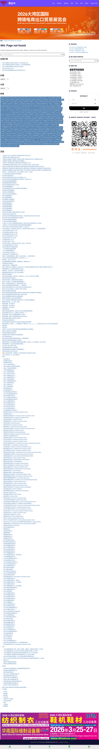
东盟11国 (24, 97)
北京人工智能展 (23, 143)
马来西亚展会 (36, 106)
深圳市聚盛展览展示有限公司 (10, 683)
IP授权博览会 (58, 139)
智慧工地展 (52, 110)
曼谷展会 (35, 129)
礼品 (32, 139)
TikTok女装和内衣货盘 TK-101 (9, 230)
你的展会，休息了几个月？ (9, 259)
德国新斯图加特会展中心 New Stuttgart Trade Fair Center (17, 476)
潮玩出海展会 (29, 141)
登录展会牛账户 (7, 700)
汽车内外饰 (44, 127)
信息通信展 (22, 124)
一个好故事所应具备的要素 (9, 248)
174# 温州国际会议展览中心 (10, 562)
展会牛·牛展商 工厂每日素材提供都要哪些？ (13, 281)
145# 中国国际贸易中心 (9, 589)
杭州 (29, 139)
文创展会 (56, 122)
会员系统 (4, 689)
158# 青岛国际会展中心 (9, 395)
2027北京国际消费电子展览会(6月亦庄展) (12, 66)
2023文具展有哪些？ (7, 195)
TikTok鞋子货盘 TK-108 (8, 241)
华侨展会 (7, 133)
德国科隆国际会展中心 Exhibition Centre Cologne (15, 463)
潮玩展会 (15, 122)
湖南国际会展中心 (8, 534)
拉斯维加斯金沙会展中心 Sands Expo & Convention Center (18, 454)
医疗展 (39, 112)
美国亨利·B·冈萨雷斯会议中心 (11, 435)
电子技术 (43, 139)
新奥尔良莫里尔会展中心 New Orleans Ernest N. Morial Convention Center (22, 452)
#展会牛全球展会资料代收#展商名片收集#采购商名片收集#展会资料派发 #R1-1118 (23, 166)
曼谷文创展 (42, 141)
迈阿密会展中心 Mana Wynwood (11, 423)
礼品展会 (3, 133)
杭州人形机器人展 (51, 120)
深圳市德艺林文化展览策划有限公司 (12, 681)
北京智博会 (3, 124)
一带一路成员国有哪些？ (8, 250)
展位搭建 (19, 40)
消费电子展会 (53, 108)
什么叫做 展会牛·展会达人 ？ (9, 252)
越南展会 (16, 101)
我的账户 (5, 695)
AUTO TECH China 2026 (34, 108)
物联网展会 (35, 118)
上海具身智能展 (36, 133)
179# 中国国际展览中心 (9, 552)
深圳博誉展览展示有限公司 (10, 675)
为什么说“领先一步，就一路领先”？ (11, 354)
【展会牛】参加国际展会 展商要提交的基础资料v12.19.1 (16, 162)
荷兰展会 (18, 106)
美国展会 (7, 97)
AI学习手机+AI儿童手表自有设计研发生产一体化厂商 (15, 226)
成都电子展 (22, 118)
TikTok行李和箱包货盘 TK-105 (9, 236)
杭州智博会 (13, 114)
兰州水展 (34, 143)
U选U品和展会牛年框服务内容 (10, 246)
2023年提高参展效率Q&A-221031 (10, 184)
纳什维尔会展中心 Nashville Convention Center (15, 439)
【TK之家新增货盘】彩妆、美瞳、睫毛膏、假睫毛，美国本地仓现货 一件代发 (23, 649)
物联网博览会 (29, 118)
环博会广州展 (48, 141)
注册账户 (81, 112)
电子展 (2, 108)
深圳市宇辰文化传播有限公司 (10, 677)
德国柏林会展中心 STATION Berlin (12, 470)
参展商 (31, 101)
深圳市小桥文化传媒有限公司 (10, 679)
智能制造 (6, 118)
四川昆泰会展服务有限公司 (10, 670)
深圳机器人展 (59, 133)
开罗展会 (59, 135)
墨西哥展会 (26, 101)
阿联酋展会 (17, 99)
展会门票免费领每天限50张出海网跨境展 (12, 296)
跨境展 (5, 40)
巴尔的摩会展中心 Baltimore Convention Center (15, 485)
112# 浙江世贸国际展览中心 (10, 631)
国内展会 (59, 3)
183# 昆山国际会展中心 (9, 549)
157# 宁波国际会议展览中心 (10, 397)
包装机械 (25, 139)
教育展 (26, 106)
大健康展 (15, 103)
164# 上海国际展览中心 (9, 377)
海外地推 (4, 325)
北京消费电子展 (43, 133)
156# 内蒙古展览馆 (8, 569)
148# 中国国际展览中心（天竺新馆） (12, 582)
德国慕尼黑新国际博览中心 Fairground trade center (16, 477)
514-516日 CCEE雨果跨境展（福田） (78, 47)
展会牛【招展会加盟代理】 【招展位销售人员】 (14, 283)
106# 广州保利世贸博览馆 (9, 368)
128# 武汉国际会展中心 (9, 605)
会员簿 (5, 691)
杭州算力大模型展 (16, 137)
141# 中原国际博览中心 (9, 593)
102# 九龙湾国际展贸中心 (9, 640)
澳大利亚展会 (44, 99)
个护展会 (35, 122)
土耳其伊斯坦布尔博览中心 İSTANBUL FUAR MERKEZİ (17, 503)
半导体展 (46, 118)
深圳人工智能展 (51, 112)
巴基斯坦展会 (53, 106)
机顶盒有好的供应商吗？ (8, 320)
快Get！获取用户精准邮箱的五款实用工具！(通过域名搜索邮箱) (18, 299)
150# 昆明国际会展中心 (9, 578)
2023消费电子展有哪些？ (8, 199)
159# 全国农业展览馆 (8, 567)
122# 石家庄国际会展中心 (9, 616)
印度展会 (44, 97)
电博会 (12, 110)
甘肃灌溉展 (46, 143)
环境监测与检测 (59, 118)
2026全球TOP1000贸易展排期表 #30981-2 (13, 217)
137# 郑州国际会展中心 (9, 594)
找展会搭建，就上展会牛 (8, 303)
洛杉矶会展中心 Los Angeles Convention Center (15, 445)
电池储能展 (3, 106)
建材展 (8, 106)
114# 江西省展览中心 (8, 627)
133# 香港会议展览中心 (9, 406)
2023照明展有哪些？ (7, 203)
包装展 (49, 101)
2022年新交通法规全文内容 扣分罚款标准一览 (14, 177)
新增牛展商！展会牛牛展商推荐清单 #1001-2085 (14, 316)
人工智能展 (61, 99)
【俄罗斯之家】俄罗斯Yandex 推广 (11, 157)
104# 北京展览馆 (7, 638)
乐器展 (43, 110)
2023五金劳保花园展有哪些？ (9, 181)
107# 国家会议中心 (8, 635)
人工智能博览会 (8, 108)
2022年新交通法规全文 (8, 175)
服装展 (36, 110)
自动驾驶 (47, 139)
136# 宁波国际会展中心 (9, 404)
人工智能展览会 (4, 103)
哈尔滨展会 (40, 122)
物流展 (23, 103)
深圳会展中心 (6, 359)
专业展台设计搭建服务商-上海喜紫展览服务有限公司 (16, 668)
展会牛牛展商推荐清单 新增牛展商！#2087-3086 (14, 294)
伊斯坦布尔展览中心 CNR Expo (11, 525)
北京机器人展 (16, 143)
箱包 (31, 120)
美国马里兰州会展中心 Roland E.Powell (13, 430)
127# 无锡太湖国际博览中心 (10, 607)
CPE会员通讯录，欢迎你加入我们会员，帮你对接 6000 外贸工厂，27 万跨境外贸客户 (24, 228)
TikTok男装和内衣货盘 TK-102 (9, 232)
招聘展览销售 (5, 309)
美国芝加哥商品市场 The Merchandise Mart (14, 432)
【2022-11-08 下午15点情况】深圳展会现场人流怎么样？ (16, 155)
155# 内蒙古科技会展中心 (9, 571)
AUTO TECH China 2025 (6, 112)
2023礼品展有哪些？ (7, 208)
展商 (72, 3)
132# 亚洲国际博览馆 (8, 600)
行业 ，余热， (37, 139)
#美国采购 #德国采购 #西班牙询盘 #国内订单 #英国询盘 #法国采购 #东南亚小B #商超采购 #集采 (26, 170)
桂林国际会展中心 (8, 538)
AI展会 (30, 135)
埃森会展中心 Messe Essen (10, 496)
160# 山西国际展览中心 (9, 565)
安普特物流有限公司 (8, 672)
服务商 (86, 3)
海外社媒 (4, 327)
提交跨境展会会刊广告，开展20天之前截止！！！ (14, 312)
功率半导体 (3, 122)
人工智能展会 (56, 103)
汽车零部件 (10, 129)
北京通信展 (28, 124)
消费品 (2, 120)
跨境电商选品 (22, 141)
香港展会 (21, 101)
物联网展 (59, 106)
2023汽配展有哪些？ (7, 197)
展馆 (81, 3)
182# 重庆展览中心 (8, 390)
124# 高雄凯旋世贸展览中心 (10, 613)
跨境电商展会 (44, 112)
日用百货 (10, 139)
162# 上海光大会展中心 (9, 373)
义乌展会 (15, 131)
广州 (61, 103)
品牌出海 (20, 122)
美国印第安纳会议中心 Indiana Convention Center (15, 417)
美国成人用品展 (30, 110)
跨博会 (31, 137)
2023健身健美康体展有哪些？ (9, 182)
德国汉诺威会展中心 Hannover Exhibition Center (15, 466)
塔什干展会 (47, 135)
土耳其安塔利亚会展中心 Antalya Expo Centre (15, 499)
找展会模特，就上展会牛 (8, 305)
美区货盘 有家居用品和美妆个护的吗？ (12, 340)
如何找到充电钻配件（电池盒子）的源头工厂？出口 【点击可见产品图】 (20, 276)
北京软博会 (50, 122)
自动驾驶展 (28, 112)
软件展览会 (18, 116)
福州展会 (46, 131)
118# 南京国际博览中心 (9, 622)
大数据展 (24, 110)
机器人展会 (11, 118)
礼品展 (19, 103)
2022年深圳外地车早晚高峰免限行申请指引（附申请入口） (17, 179)
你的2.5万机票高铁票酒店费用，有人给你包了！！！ (15, 257)
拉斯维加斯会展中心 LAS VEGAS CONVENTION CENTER (18, 456)
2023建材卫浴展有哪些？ (8, 190)
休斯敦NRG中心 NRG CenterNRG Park (13, 516)
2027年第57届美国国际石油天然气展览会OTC (13, 70)
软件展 (42, 108)
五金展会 (25, 122)
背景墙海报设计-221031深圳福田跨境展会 (12, 343)
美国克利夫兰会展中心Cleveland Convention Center (16, 434)
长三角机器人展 (15, 146)
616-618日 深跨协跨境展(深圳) (76, 48)
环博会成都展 (61, 141)
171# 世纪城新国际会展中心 (10, 558)
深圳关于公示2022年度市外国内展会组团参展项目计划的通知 (17, 329)
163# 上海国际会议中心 (9, 375)
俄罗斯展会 (53, 97)
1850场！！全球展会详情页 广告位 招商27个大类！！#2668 (17, 172)
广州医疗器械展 (44, 124)
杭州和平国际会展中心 (9, 540)
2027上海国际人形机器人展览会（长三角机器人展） (15, 62)
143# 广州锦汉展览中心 (9, 364)
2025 (2, 116)
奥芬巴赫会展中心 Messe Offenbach (12, 488)
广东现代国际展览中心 (9, 370)
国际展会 (66, 3)
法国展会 (38, 99)
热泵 (39, 137)
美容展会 (20, 131)
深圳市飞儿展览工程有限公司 (10, 685)
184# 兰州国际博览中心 (9, 547)
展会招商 (29, 99)
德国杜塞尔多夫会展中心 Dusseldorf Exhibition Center (17, 474)
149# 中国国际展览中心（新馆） (11, 580)
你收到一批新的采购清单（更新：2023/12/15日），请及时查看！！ (19, 256)
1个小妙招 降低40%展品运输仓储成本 (11, 173)
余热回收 (43, 137)
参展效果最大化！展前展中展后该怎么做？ (13, 268)
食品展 (19, 97)
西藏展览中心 (6, 529)
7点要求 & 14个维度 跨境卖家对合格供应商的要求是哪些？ (17, 225)
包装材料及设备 (49, 137)
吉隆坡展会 (9, 135)
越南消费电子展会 (51, 133)
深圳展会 (15, 97)
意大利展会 (55, 99)
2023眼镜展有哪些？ (7, 206)
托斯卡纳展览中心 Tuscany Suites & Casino (14, 457)
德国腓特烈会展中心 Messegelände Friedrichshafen (16, 459)
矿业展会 (45, 122)
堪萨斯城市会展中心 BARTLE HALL (12, 494)
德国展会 (3, 99)
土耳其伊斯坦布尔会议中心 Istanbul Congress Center (16, 507)
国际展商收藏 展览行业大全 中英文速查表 (13, 272)
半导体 (54, 127)
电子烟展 (41, 106)
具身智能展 (47, 114)
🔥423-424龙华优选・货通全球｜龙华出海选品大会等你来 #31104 (19, 353)
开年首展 (23, 137)
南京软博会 (59, 114)
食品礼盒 (60, 137)
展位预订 (3, 110)
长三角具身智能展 (28, 133)
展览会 (21, 120)
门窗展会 (3, 137)
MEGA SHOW (9, 137)
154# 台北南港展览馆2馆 (9, 573)
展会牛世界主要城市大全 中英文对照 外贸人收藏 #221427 (17, 287)
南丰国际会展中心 (8, 362)
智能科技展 (13, 120)
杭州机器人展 (3, 143)
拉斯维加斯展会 (36, 135)
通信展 (17, 120)
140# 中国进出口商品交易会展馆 (11, 366)
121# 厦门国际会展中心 (9, 408)
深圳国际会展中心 (8, 360)
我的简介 (5, 693)
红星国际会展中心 (8, 413)
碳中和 (35, 137)
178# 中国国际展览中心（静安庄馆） (12, 554)
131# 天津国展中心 (8, 602)
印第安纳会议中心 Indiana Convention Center (14, 512)
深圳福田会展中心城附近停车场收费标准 (12, 334)
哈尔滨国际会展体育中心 (9, 541)
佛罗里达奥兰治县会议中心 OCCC (12, 514)
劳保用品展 (13, 106)
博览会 (37, 116)
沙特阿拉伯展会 (22, 129)
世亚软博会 (7, 120)
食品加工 (20, 139)
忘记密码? (86, 112)
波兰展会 (6, 101)
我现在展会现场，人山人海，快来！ (11, 301)
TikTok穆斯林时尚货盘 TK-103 (9, 234)
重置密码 (5, 706)
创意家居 (37, 120)
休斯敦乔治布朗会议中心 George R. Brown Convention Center (19, 415)
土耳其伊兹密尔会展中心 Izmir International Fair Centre (17, 509)
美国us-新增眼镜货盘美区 (9, 663)
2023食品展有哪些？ (7, 210)
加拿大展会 (46, 106)
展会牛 (12, 3)
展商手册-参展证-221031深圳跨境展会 (12, 298)
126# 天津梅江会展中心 (9, 609)
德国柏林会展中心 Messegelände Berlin (13, 472)
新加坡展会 (28, 103)
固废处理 (28, 116)
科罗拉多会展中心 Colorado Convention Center (15, 441)
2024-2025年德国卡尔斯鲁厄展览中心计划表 (13, 212)
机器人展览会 (12, 116)
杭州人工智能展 (43, 120)
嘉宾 (3, 646)
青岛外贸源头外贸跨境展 (6, 146)
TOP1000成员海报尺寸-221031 (10, 245)
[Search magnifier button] (63, 54)
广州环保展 (54, 141)
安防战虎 (14, 135)
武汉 (2, 118)
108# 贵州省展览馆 (8, 633)
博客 (77, 3)
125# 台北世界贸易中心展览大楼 (11, 611)
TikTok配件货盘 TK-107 (8, 239)
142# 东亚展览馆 (7, 591)
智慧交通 (7, 114)
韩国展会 (34, 99)
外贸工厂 (52, 139)
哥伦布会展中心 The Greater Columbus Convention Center (18, 510)
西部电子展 (16, 118)
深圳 (9, 40)
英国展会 (59, 97)
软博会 (47, 110)
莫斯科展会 (40, 129)
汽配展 (38, 103)
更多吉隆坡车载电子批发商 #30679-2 (11, 318)
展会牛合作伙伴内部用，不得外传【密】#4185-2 (14, 289)
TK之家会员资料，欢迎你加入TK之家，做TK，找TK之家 (16, 243)
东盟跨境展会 (35, 141)
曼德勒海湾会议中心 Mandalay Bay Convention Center (17, 448)
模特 (33, 124)
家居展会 (30, 131)
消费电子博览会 (43, 116)
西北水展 (30, 143)
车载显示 (61, 122)
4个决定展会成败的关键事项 (9, 221)
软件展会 (23, 116)
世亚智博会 (22, 112)
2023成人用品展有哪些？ (8, 192)
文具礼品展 (51, 131)
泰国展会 (12, 99)
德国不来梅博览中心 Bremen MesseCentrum (14, 481)
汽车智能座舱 (16, 124)
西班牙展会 (58, 101)
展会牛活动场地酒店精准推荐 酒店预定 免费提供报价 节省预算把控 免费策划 (21, 292)
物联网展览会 (52, 118)
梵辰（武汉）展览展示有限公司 (11, 674)
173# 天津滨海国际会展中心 (10, 393)
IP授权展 (16, 141)
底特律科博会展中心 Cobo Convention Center (14, 483)
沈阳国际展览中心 (8, 536)
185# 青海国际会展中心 (9, 545)
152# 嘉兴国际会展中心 (9, 574)
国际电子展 (13, 40)
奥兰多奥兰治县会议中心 (9, 492)
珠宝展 (30, 106)
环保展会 (62, 131)
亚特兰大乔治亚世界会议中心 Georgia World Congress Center (19, 519)
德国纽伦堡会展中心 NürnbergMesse (12, 461)
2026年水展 (39, 143)
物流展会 (30, 122)
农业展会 (25, 131)
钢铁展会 (35, 131)
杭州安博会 (53, 114)
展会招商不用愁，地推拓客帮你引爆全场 (12, 279)
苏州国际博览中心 (8, 531)
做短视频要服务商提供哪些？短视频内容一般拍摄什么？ (16, 261)
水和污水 (33, 116)
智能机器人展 (59, 110)
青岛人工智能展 (4, 139)
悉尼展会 (42, 135)
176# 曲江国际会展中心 (9, 560)
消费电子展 (23, 99)
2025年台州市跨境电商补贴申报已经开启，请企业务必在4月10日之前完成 (21, 215)
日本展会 (36, 97)
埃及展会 (54, 129)
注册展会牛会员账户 (8, 698)
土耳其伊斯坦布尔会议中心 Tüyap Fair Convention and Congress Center (21, 505)
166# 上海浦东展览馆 (8, 382)
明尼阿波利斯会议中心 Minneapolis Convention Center (17, 644)
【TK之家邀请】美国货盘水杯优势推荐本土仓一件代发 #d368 (18, 654)
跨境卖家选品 (9, 122)
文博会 (27, 137)
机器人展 (34, 103)
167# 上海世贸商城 (8, 386)
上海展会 (50, 99)
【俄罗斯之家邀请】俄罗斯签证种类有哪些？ (13, 161)
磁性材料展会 (20, 135)
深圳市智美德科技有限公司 (9, 332)
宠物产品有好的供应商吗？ (9, 278)
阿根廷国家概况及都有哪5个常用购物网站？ (13, 349)
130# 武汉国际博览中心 (9, 604)
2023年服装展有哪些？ (8, 186)
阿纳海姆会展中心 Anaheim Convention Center (15, 421)
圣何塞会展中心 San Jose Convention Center (14, 498)
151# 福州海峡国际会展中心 (10, 399)
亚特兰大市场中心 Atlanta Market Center (13, 518)
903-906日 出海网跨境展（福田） (77, 50)
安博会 (21, 114)
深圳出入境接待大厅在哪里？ (9, 331)
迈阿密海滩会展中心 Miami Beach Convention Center (16, 576)
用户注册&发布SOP (7, 336)
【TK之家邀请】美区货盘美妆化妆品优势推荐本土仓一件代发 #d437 (20, 652)
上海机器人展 (20, 133)
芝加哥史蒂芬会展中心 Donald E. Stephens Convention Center (19, 428)
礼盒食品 (55, 137)
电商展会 (54, 116)
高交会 (61, 116)
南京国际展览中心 (8, 388)
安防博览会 (3, 135)
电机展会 (26, 135)
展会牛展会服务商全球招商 (9, 290)
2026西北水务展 (10, 141)
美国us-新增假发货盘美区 (9, 661)
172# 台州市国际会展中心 (9, 563)
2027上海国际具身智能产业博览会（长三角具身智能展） (16, 64)
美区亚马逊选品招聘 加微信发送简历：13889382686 (15, 338)
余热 (25, 120)
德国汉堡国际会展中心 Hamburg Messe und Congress (17, 468)
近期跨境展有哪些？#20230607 (10, 347)
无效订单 (5, 697)
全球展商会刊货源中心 (8, 263)
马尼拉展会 (53, 135)
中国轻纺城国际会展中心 (9, 543)
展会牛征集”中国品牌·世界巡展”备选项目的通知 (14, 687)
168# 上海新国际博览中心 (9, 381)
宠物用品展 (60, 108)
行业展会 (57, 131)
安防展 (17, 114)
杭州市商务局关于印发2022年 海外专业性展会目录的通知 (16, 321)
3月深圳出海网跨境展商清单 (9, 219)
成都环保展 (10, 143)
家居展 (2, 101)
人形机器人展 (18, 110)
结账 (4, 702)
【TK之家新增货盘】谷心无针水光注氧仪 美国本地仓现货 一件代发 (20, 650)
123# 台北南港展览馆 (8, 615)
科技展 (9, 127)
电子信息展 (47, 108)
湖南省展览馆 (6, 532)
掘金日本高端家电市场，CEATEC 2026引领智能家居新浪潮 (17, 311)
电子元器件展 (25, 108)
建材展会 (32, 114)
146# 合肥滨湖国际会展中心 (10, 587)
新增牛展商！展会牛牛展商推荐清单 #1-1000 (13, 314)
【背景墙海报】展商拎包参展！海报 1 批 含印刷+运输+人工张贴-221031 (20, 164)
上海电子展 (14, 127)
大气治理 (6, 116)
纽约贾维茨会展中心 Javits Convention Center (15, 437)
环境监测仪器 (59, 127)
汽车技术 (50, 127)
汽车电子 (32, 127)
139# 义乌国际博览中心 (9, 401)
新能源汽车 (26, 114)
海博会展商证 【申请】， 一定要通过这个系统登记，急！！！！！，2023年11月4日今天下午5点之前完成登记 (30, 323)
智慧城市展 (19, 108)
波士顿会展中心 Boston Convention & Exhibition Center (17, 446)
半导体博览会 (27, 127)
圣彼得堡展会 (59, 129)
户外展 (22, 106)
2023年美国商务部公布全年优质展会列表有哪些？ (15, 188)
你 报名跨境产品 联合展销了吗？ (10, 254)
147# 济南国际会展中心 (9, 583)
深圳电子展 (8, 110)
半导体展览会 (38, 127)
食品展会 (3, 114)
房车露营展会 (40, 131)
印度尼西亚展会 (47, 129)
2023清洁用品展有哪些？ (8, 201)
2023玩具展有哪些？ (7, 204)
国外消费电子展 (44, 103)
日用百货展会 (9, 131)
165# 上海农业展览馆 (8, 379)
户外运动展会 (29, 129)
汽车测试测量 (9, 124)
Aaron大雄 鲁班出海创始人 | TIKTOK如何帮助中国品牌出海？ (19, 656)
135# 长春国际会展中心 (9, 596)
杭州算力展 (3, 141)
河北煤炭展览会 (4, 129)
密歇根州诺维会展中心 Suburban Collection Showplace (17, 487)
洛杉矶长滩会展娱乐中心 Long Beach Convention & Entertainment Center (21, 443)
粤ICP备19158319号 (50, 742)
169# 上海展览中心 (8, 384)
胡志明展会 (42, 114)
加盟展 (53, 101)
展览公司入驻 (94, 3)
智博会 (40, 110)
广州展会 (50, 103)
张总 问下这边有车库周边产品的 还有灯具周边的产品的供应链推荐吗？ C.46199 (23, 658)
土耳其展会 (36, 101)
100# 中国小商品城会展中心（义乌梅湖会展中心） (16, 642)
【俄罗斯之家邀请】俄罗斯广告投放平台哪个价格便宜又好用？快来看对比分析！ (22, 159)
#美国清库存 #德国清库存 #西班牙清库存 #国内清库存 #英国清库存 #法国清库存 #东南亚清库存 (26, 168)
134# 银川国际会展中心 (9, 598)
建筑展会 (49, 116)
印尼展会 (11, 101)
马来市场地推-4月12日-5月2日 (10, 351)
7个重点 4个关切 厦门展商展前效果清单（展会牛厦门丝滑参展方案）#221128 (21, 223)
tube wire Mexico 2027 (8, 68)
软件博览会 (34, 112)
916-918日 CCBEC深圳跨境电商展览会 (78, 52)
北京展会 (37, 114)
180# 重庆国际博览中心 (9, 551)
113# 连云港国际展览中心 (9, 629)
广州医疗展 (20, 127)
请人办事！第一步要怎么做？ (9, 345)
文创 (28, 120)
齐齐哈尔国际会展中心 (9, 527)
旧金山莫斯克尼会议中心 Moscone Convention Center (17, 450)
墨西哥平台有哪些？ (7, 274)
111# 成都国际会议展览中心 (10, 410)
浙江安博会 (58, 112)
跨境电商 (15, 139)
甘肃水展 (57, 143)
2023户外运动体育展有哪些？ (9, 193)
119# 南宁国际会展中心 (9, 620)
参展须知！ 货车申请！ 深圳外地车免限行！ (13, 270)
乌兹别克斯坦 (37, 124)
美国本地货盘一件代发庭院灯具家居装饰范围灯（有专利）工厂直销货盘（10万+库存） (24, 342)
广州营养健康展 (4, 127)
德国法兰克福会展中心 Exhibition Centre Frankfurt (16, 465)
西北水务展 (51, 143)
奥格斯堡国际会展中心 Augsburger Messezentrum (16, 490)
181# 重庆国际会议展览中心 (10, 391)
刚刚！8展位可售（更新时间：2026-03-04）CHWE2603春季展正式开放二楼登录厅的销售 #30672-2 (27, 267)
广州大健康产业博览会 (53, 124)
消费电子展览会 (16, 112)
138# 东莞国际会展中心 (9, 402)
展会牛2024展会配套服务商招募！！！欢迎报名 (14, 285)
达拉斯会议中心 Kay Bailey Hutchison (12, 424)
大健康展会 (3, 131)
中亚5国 (14, 108)
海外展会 (10, 103)
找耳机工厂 (6, 660)
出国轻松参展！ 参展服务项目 (9, 265)
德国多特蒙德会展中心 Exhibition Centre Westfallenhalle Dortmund (20, 479)
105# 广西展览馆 (7, 636)
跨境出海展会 (13, 133)
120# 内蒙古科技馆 (8, 618)
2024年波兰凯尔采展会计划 (9, 214)
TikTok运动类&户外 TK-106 (9, 237)
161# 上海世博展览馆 (8, 371)
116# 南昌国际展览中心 (9, 624)
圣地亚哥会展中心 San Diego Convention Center (15, 412)
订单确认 (5, 704)
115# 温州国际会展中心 (9, 626)
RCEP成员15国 (30, 97)
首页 (53, 3)
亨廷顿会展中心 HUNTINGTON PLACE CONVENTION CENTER (19, 523)
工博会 (48, 97)
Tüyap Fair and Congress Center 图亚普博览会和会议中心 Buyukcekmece (22, 521)
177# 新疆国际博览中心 (9, 556)
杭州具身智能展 (59, 120)
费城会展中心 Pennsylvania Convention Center (15, 426)
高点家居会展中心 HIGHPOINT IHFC (12, 419)
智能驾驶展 (41, 118)
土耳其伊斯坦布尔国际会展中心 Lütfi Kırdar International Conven (19, 501)
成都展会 (16, 129)
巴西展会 (7, 99)
